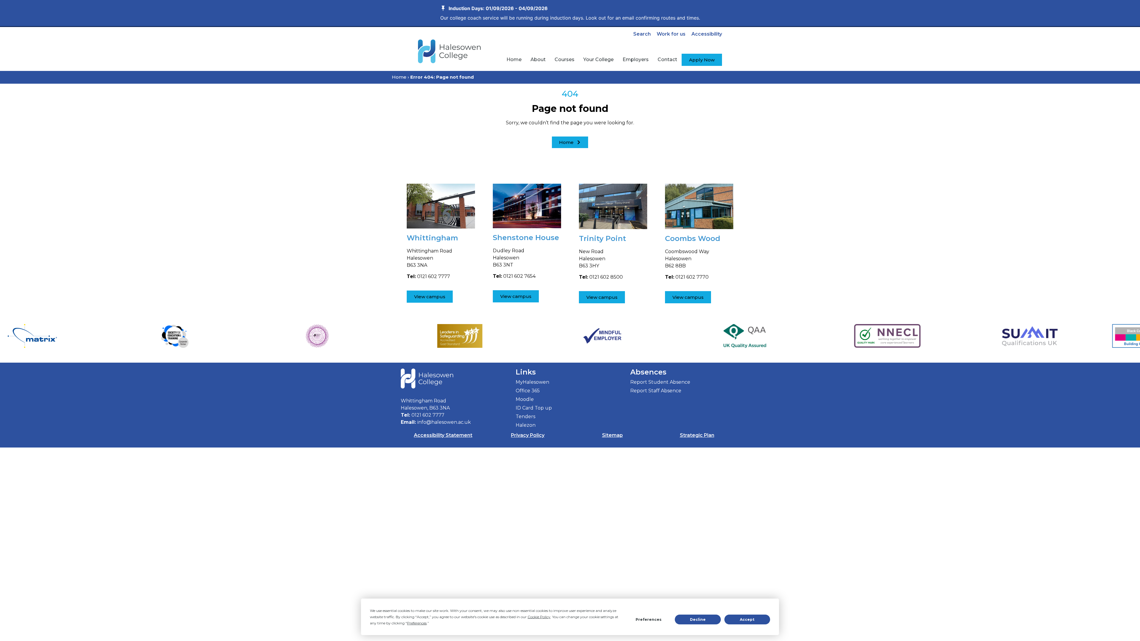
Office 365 (528, 391)
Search (642, 34)
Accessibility (706, 34)
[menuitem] (514, 59)
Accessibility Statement (443, 435)
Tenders (525, 416)
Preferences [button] (417, 623)
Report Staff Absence (655, 391)
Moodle (525, 399)
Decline (698, 619)
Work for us (671, 34)
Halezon (526, 425)
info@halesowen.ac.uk (444, 422)
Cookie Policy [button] (539, 617)
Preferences (648, 619)
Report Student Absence (660, 382)
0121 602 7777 (427, 415)
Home (399, 77)
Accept (747, 619)
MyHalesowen (532, 382)
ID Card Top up (534, 408)
